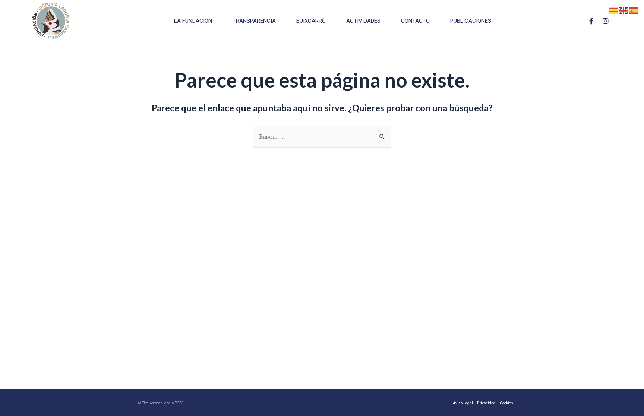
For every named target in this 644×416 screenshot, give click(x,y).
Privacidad (486, 403)
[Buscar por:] (322, 136)
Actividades (363, 21)
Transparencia (254, 21)
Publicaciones (470, 21)
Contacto (415, 21)
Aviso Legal (463, 403)
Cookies (506, 403)
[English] (624, 10)
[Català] (614, 10)
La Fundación (193, 21)
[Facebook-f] (591, 21)
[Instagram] (605, 21)
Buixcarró (311, 21)
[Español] (633, 10)
